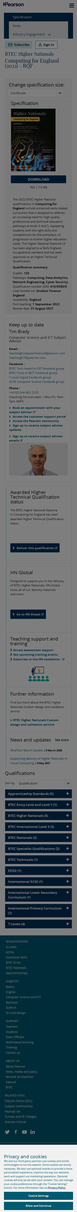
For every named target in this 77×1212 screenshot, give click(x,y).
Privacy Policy (57, 1187)
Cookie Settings (38, 1195)
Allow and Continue (38, 1205)
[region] (38, 1178)
